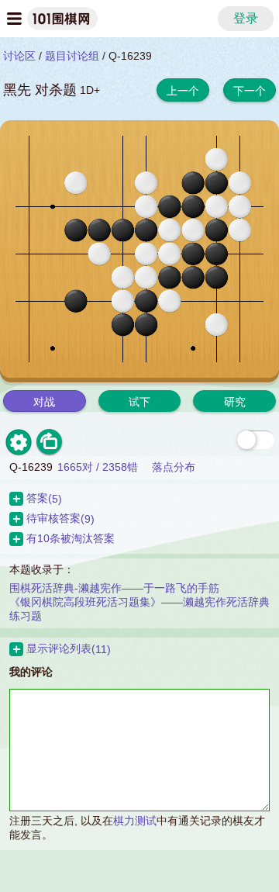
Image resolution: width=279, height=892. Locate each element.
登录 (245, 18)
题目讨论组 (72, 56)
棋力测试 (135, 820)
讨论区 (19, 56)
